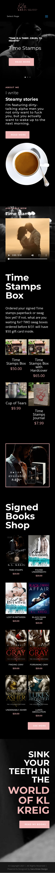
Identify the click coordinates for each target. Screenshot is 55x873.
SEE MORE (39, 725)
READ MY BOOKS (35, 824)
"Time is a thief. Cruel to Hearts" (25, 39)
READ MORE (18, 135)
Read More (22, 62)
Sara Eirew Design (39, 869)
